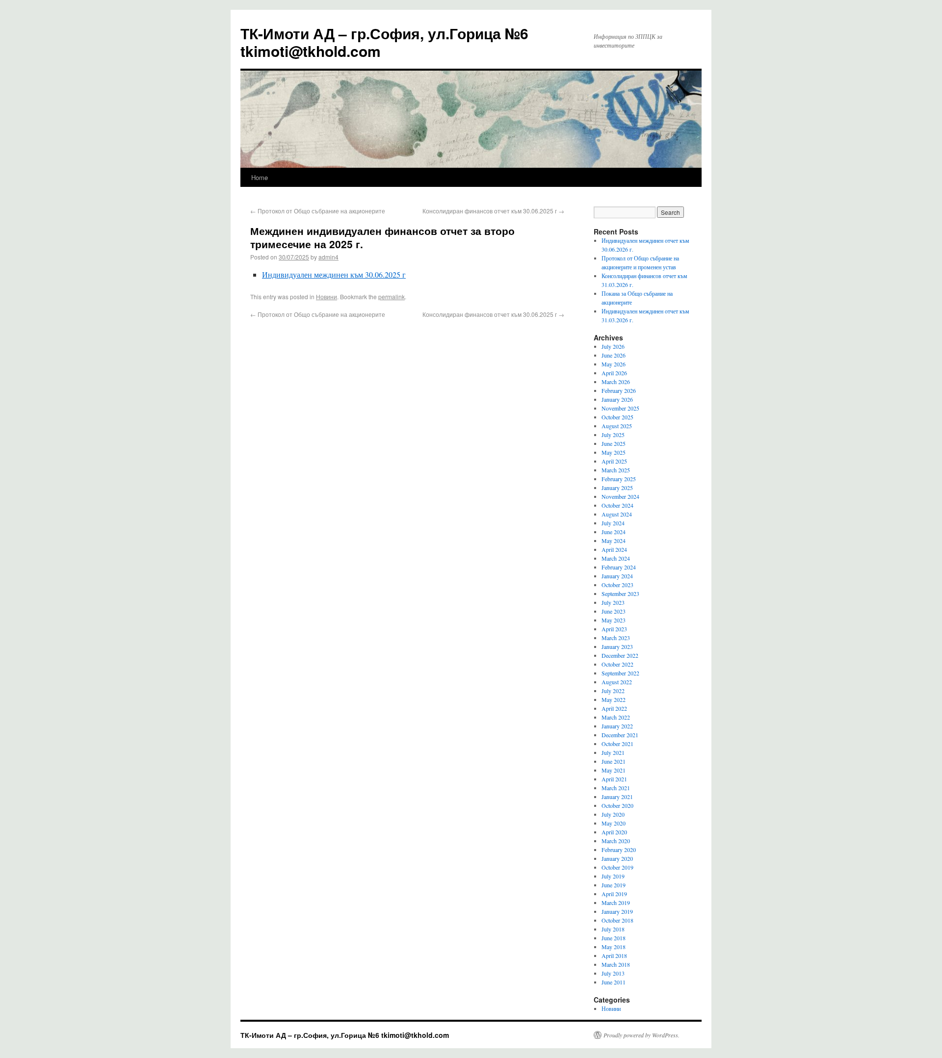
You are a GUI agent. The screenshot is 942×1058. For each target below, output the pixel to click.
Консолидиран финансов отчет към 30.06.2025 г (493, 210)
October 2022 (617, 664)
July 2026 (613, 346)
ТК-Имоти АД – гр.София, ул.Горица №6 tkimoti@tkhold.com (384, 42)
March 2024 (616, 558)
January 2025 (617, 487)
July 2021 (613, 752)
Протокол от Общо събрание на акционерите (317, 210)
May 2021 (614, 770)
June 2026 (614, 355)
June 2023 (614, 611)
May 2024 (614, 540)
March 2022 (616, 717)
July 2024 (613, 523)
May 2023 (614, 620)
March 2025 (616, 470)
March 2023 (616, 638)
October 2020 (617, 805)
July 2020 (613, 814)
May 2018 (614, 947)
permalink (391, 296)
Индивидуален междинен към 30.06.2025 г (334, 274)
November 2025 (620, 408)
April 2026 (614, 373)
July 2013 (613, 973)
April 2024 (614, 549)
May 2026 (614, 364)
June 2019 (614, 885)
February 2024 (619, 567)
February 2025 (619, 479)
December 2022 (620, 655)
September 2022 (620, 673)
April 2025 (614, 461)
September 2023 (620, 593)
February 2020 (619, 849)
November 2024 (620, 496)
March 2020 (616, 841)
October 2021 (617, 744)
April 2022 (614, 708)
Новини (326, 296)
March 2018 (616, 964)
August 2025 (617, 426)
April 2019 (614, 894)
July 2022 (613, 691)
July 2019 (613, 876)
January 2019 (617, 911)
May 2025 (614, 452)
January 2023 (617, 646)
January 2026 (617, 399)
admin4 (328, 257)
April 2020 (614, 832)
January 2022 (617, 726)
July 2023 (613, 602)
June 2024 (614, 532)
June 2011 (614, 982)
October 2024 (617, 505)
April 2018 (614, 955)
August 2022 (617, 682)
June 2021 (614, 761)
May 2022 (614, 699)
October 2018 (617, 920)
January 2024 (617, 576)
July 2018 (613, 929)
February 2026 (619, 390)
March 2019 (616, 902)
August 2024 (617, 514)
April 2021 (614, 779)
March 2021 (616, 788)
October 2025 (617, 417)
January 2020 (617, 858)
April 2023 (614, 629)
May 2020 (614, 823)
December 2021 (620, 735)
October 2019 (617, 867)
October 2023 (617, 585)
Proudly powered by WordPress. (641, 1035)
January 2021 (617, 796)
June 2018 (614, 938)
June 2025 (614, 443)
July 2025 (613, 435)
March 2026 (616, 382)
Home (259, 177)
